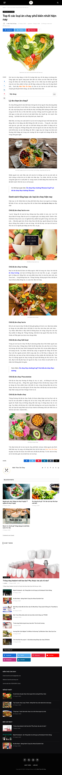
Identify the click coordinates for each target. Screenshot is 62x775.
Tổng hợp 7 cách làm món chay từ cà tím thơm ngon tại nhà (29, 711)
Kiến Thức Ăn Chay (12, 23)
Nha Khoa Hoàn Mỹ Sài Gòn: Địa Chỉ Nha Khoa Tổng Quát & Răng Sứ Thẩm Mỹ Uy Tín (35, 607)
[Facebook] (4, 81)
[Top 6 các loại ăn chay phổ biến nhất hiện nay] (31, 52)
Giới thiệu (27, 765)
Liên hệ (35, 765)
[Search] (57, 2)
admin (5, 583)
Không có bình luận (47, 23)
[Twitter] (4, 85)
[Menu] (5, 2)
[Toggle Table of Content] (53, 94)
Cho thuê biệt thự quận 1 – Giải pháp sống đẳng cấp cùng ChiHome (31, 639)
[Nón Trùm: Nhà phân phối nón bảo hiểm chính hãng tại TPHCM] (7, 617)
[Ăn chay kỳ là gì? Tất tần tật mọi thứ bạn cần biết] (45, 491)
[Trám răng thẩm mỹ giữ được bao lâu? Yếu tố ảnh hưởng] (7, 625)
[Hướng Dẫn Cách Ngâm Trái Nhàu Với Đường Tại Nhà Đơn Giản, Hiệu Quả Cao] (7, 633)
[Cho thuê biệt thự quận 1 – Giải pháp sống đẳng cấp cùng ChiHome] (7, 642)
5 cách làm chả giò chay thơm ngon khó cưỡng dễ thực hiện (29, 694)
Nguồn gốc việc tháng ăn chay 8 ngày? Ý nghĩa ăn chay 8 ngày (15, 502)
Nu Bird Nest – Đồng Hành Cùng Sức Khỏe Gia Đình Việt (28, 598)
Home (4, 7)
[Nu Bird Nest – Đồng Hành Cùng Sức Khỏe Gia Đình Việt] (7, 601)
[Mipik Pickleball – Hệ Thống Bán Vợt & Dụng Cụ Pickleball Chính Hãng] (7, 592)
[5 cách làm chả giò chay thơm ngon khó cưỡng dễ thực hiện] (7, 696)
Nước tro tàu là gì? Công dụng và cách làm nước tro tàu (16, 527)
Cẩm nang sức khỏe (8, 11)
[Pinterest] (4, 94)
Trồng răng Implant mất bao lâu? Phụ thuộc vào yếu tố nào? (26, 581)
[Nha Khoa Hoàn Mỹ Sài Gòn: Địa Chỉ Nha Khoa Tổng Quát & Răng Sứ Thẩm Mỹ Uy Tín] (7, 609)
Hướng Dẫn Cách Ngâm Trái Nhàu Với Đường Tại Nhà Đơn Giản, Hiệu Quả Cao (34, 631)
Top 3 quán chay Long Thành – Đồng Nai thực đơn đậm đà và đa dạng (32, 702)
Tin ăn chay (6, 577)
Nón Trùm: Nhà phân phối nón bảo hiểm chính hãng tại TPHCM (30, 615)
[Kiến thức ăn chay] (31, 2)
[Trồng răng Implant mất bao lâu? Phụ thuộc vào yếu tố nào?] (31, 562)
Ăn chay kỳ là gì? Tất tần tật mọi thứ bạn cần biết (44, 502)
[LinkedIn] (4, 89)
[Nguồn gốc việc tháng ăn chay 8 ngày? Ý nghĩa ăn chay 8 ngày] (16, 491)
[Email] (4, 98)
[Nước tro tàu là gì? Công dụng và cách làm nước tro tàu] (16, 516)
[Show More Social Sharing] (39, 30)
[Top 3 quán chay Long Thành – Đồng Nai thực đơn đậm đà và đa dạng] (7, 705)
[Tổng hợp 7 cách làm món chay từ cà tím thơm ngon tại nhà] (7, 714)
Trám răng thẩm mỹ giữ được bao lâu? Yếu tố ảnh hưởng (28, 623)
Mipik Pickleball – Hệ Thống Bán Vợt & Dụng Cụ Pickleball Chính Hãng (32, 590)
